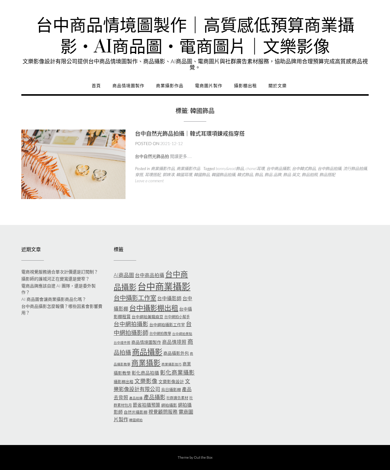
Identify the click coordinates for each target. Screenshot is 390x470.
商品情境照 (174, 342)
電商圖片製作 (208, 85)
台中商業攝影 (163, 286)
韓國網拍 (136, 420)
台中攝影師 (169, 298)
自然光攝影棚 (135, 412)
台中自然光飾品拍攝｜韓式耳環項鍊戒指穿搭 (190, 133)
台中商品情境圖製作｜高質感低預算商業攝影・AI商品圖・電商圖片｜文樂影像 (195, 36)
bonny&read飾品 (230, 168)
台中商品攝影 (278, 168)
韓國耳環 (184, 174)
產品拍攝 (136, 398)
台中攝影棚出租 (153, 308)
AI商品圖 (124, 275)
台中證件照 (122, 342)
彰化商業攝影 (177, 372)
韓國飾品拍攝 (223, 174)
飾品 (259, 174)
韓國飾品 (202, 174)
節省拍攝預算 (146, 405)
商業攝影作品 (169, 85)
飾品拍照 (309, 174)
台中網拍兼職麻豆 (147, 316)
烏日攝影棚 (171, 389)
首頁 (96, 85)
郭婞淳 (168, 174)
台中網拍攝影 (131, 324)
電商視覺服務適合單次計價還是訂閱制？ (59, 271)
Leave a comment (149, 180)
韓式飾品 (245, 174)
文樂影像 (146, 381)
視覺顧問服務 (163, 412)
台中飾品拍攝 (329, 168)
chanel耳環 (255, 168)
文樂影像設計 (171, 381)
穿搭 (139, 174)
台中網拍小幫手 (177, 317)
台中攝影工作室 (135, 297)
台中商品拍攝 (149, 275)
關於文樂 (277, 85)
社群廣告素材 (177, 398)
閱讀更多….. (181, 156)
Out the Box (203, 457)
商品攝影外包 (176, 353)
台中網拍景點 (182, 334)
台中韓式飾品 (304, 168)
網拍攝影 (169, 405)
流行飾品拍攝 (355, 168)
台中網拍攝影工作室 (167, 324)
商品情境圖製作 (128, 85)
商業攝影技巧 (171, 364)
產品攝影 (154, 397)
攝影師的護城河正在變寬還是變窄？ (55, 278)
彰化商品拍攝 (145, 373)
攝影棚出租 (245, 85)
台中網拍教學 (160, 333)
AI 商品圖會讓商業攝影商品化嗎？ (53, 299)
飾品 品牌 (272, 174)
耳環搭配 (153, 174)
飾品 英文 (291, 174)
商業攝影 (146, 362)
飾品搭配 (327, 174)
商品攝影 (147, 351)
